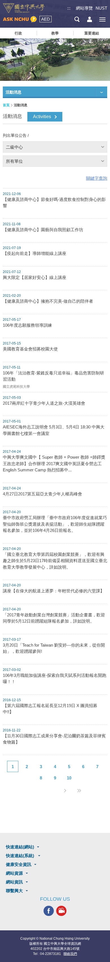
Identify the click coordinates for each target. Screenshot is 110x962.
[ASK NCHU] (20, 19)
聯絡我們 (70, 954)
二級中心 (14, 147)
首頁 (6, 105)
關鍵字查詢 (96, 178)
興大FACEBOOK (48, 911)
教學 (55, 33)
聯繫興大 (14, 890)
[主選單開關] (102, 19)
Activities (42, 116)
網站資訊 (14, 881)
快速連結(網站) (20, 846)
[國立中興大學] (24, 8)
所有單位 (14, 161)
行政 (18, 33)
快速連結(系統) (20, 855)
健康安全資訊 (18, 864)
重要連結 (91, 33)
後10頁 (79, 790)
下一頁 (65, 790)
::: (69, 8)
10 (69, 777)
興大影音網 (61, 911)
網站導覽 (84, 8)
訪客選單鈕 (89, 19)
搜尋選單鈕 (77, 19)
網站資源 (14, 873)
